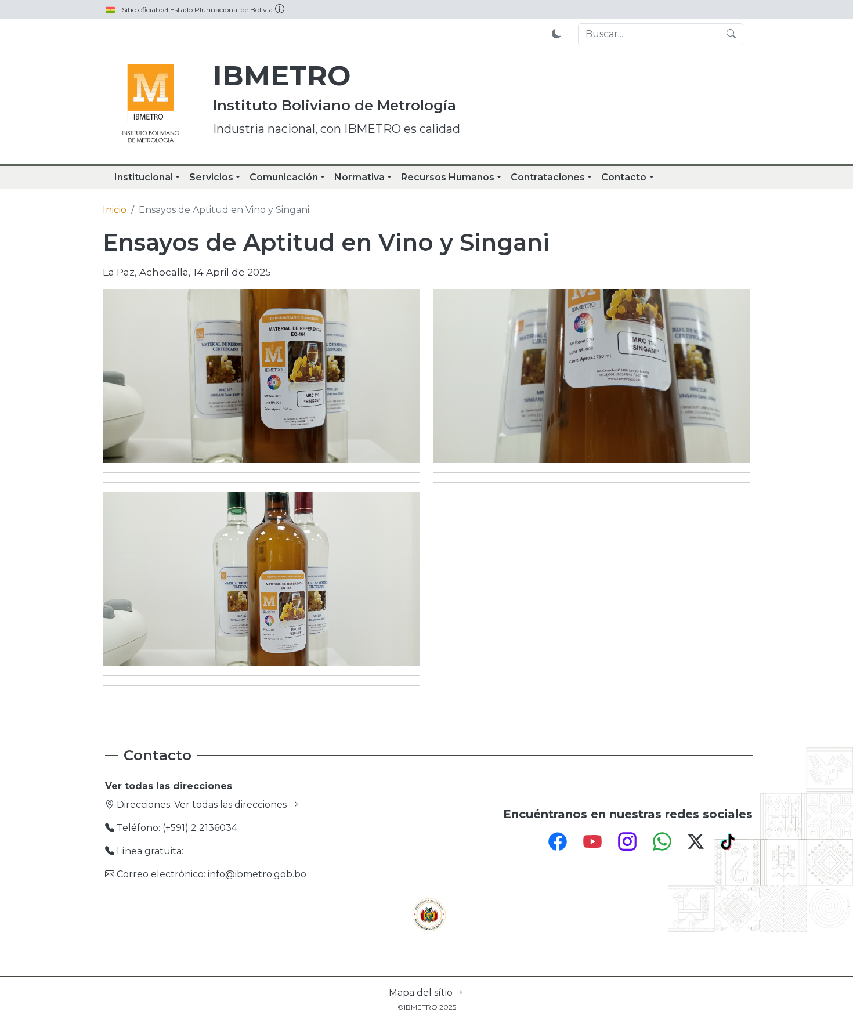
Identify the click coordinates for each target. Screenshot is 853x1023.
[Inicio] (151, 104)
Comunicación (284, 177)
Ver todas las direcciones (231, 804)
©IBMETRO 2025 (426, 1007)
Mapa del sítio (422, 992)
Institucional (143, 177)
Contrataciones (548, 177)
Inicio (114, 209)
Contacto (623, 177)
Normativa (359, 177)
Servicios (211, 177)
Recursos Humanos (447, 177)
